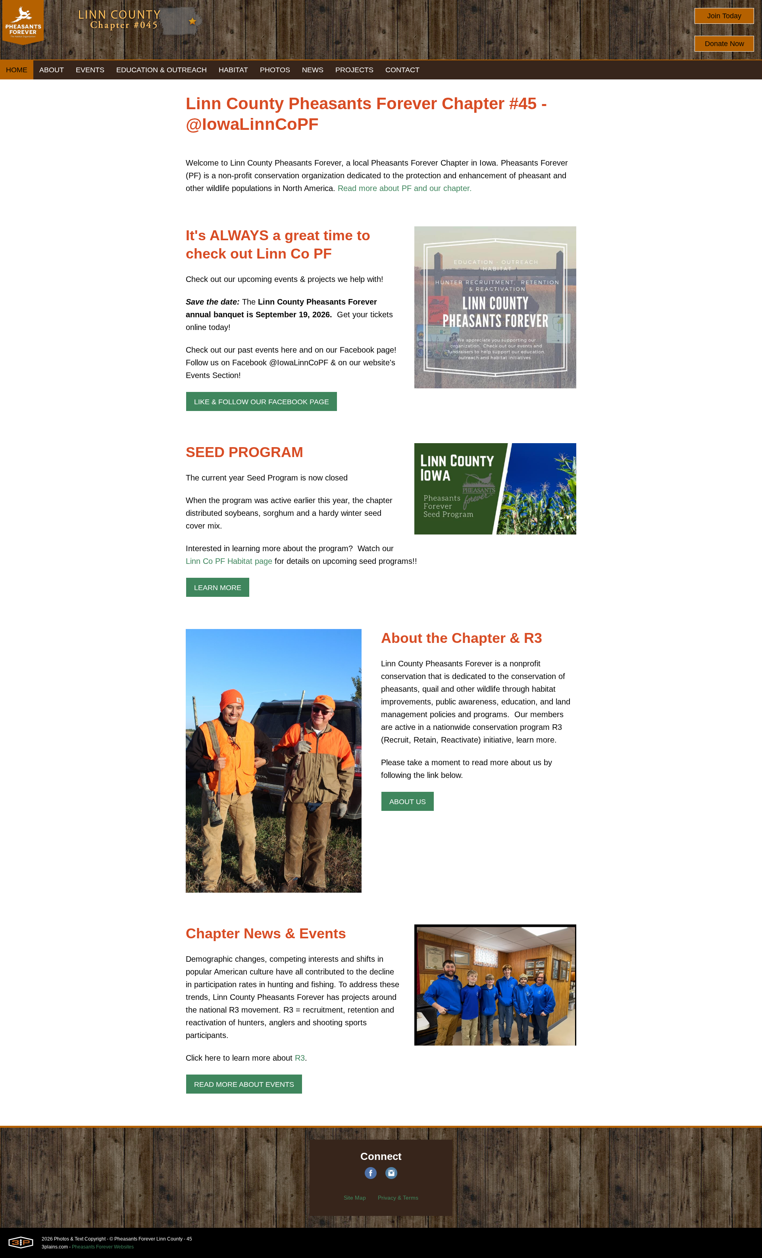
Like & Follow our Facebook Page (261, 402)
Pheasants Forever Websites (103, 1247)
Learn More (217, 588)
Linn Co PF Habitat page (229, 561)
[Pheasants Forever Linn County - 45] (23, 30)
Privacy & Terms (398, 1197)
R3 (300, 1057)
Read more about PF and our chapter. (405, 188)
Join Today (724, 16)
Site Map (355, 1197)
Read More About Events (244, 1084)
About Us (407, 802)
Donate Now (724, 44)
